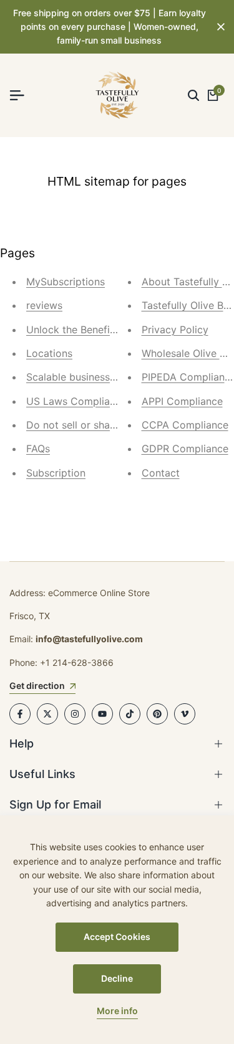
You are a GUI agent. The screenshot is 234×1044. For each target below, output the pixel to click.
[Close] (218, 27)
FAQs (38, 448)
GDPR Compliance (185, 448)
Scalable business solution (88, 377)
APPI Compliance (182, 401)
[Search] (193, 95)
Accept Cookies (117, 936)
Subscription (55, 473)
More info (117, 1011)
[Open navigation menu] (21, 95)
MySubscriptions (65, 281)
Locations (49, 353)
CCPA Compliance (185, 425)
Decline (117, 978)
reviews (44, 305)
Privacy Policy (175, 329)
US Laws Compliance (76, 401)
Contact (161, 473)
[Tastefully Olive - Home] (117, 95)
